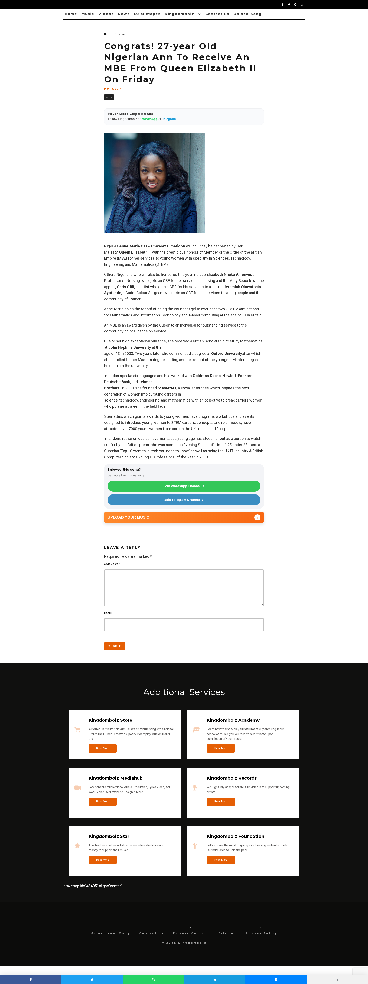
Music (88, 14)
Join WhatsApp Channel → (184, 486)
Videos (106, 14)
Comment (112, 564)
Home (71, 14)
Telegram (169, 119)
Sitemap (227, 933)
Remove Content (191, 933)
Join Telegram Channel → (184, 500)
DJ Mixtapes (147, 14)
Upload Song (248, 14)
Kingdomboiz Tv (183, 14)
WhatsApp (150, 119)
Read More (102, 748)
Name (108, 613)
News (124, 14)
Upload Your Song (110, 933)
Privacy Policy (261, 933)
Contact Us (217, 14)
